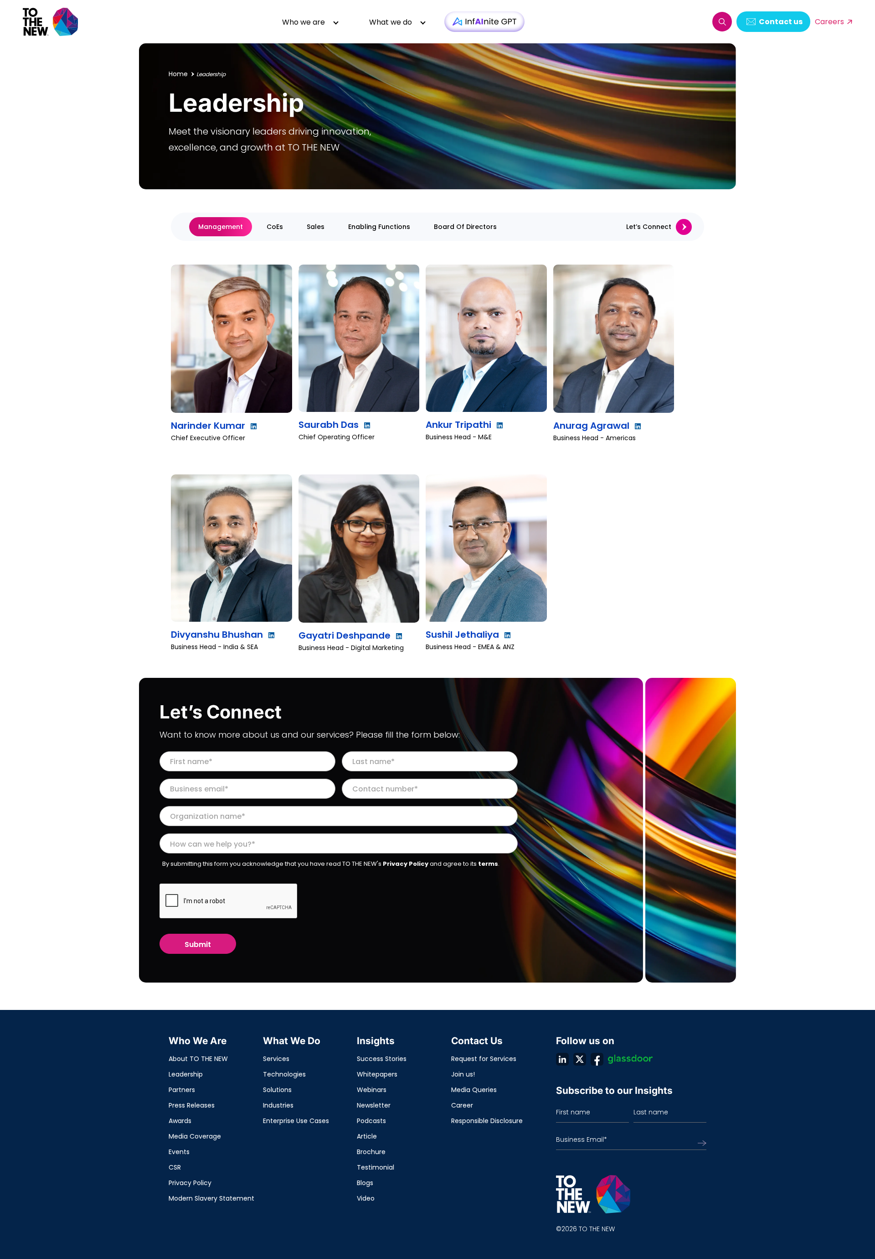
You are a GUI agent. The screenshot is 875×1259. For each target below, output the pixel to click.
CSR (175, 1167)
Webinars (371, 1089)
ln (562, 1059)
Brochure (371, 1151)
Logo (51, 21)
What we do (390, 22)
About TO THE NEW (198, 1058)
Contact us (781, 21)
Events (179, 1151)
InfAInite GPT (484, 21)
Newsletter (374, 1105)
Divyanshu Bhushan (217, 634)
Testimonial (375, 1167)
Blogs (365, 1182)
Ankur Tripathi (458, 424)
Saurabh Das (329, 424)
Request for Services (483, 1058)
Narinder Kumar (208, 425)
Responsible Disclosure (487, 1120)
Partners (182, 1089)
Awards (180, 1120)
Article (367, 1136)
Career (462, 1105)
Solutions (277, 1089)
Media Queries (474, 1089)
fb (597, 1059)
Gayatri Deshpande (345, 635)
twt (579, 1059)
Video (366, 1198)
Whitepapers (377, 1074)
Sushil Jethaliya (462, 634)
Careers (829, 21)
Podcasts (371, 1120)
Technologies (284, 1074)
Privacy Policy (405, 863)
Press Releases (192, 1105)
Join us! (463, 1074)
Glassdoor (630, 1059)
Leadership (186, 1074)
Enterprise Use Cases (296, 1120)
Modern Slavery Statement (211, 1198)
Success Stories (382, 1058)
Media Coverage (195, 1136)
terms (488, 863)
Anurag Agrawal (591, 425)
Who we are (303, 22)
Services (276, 1058)
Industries (278, 1105)
